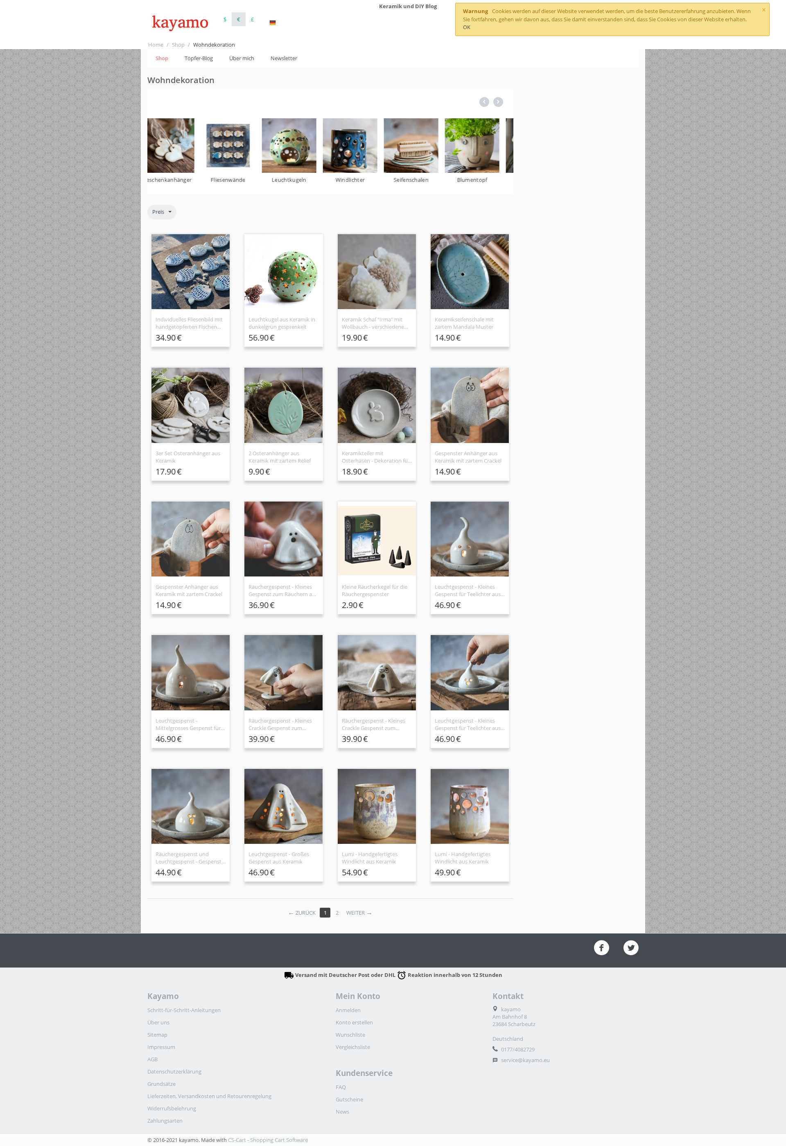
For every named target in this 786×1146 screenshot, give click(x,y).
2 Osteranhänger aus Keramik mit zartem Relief (279, 457)
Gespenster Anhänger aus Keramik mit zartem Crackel (468, 457)
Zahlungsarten (165, 1120)
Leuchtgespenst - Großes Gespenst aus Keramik (278, 857)
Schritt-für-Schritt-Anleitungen (184, 1010)
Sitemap (157, 1034)
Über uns (158, 1022)
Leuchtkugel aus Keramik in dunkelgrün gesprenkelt (281, 323)
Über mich (241, 58)
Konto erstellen (354, 1022)
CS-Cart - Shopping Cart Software (268, 1140)
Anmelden (348, 1010)
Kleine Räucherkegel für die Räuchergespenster (374, 590)
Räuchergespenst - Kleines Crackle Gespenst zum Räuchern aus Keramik (280, 724)
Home (155, 44)
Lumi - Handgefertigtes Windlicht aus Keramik (370, 857)
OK (466, 27)
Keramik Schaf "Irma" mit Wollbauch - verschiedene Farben (373, 323)
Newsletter (284, 58)
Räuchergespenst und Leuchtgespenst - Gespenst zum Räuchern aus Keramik (189, 857)
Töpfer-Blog (199, 58)
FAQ (341, 1087)
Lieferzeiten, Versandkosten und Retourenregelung (209, 1096)
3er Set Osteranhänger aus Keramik (188, 457)
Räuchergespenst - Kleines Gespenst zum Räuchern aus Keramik (283, 590)
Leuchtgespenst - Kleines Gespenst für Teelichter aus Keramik (468, 590)
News (342, 1111)
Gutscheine (349, 1099)
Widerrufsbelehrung (171, 1108)
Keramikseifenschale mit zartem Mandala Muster (464, 323)
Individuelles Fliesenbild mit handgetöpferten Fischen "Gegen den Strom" (189, 323)
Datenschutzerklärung (174, 1071)
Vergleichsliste (353, 1047)
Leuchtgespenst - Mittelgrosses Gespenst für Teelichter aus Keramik (188, 724)
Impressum (161, 1047)
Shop (178, 44)
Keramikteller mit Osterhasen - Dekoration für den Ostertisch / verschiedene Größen (376, 457)
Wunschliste (350, 1034)
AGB (152, 1059)
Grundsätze (161, 1083)
